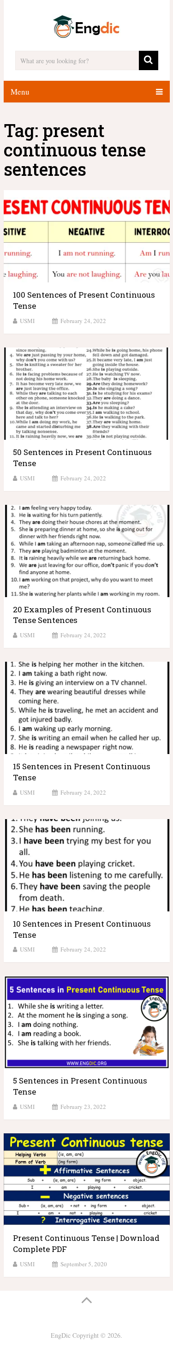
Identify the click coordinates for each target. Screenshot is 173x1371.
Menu (20, 91)
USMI (27, 321)
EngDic (61, 1335)
